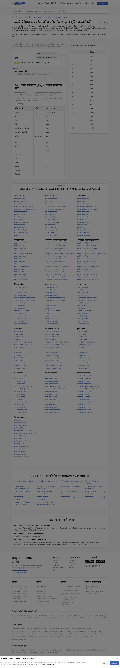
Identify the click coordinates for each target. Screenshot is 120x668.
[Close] (104, 318)
